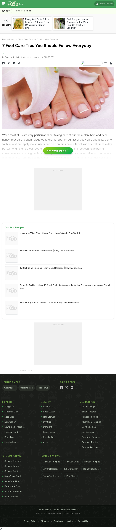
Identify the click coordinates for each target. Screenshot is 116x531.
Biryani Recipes (50, 469)
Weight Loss (10, 388)
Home (5, 39)
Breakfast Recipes (52, 476)
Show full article (56, 150)
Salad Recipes (89, 411)
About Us (45, 521)
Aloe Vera (48, 406)
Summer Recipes (13, 461)
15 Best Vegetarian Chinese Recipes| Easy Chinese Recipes (49, 302)
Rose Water (49, 411)
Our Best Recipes (15, 227)
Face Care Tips (12, 486)
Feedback (58, 521)
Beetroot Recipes (90, 442)
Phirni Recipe (11, 496)
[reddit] (19, 63)
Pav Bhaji (71, 476)
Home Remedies (23, 11)
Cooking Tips (26, 388)
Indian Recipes (50, 456)
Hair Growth (49, 416)
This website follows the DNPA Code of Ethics (58, 510)
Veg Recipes (87, 401)
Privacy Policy (30, 521)
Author (70, 521)
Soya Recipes (89, 427)
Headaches (10, 442)
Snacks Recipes (90, 447)
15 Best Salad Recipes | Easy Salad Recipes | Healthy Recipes (51, 268)
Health (7, 401)
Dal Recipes (88, 432)
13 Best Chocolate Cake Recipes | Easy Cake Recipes (47, 250)
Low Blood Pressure (15, 427)
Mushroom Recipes (91, 422)
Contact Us (83, 521)
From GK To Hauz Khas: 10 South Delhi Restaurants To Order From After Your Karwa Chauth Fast (65, 287)
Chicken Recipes (51, 461)
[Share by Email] (105, 63)
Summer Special (12, 456)
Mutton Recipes (92, 461)
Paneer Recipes (90, 416)
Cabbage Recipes (91, 437)
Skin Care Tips (12, 481)
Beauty (6, 11)
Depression (10, 422)
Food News (43, 388)
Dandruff (47, 427)
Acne (45, 442)
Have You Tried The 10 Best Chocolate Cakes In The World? (50, 233)
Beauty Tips (49, 437)
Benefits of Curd (13, 476)
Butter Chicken (71, 469)
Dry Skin (47, 422)
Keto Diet (9, 416)
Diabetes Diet (11, 411)
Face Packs (49, 432)
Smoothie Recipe (13, 491)
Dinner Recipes (89, 406)
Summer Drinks (12, 471)
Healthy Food (11, 432)
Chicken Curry (72, 461)
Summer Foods (12, 466)
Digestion (9, 437)
